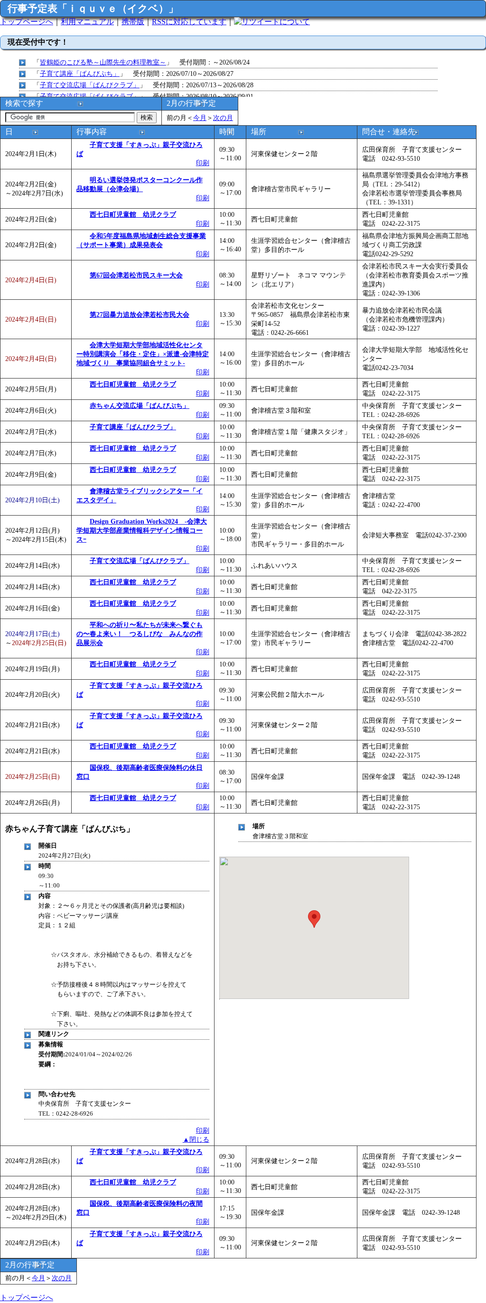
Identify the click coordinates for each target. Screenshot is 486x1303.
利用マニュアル (87, 22)
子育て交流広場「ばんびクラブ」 (90, 85)
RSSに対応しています (189, 22)
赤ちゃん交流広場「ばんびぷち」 (139, 405)
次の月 (223, 117)
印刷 (202, 162)
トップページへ (26, 22)
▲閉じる (196, 1139)
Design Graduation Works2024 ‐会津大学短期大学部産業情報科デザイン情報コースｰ (141, 530)
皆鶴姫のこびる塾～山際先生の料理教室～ (103, 62)
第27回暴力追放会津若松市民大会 (139, 314)
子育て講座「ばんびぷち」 (80, 73)
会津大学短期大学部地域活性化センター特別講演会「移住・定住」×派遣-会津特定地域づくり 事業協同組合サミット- (142, 354)
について (295, 22)
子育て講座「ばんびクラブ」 (133, 427)
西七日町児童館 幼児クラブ (133, 214)
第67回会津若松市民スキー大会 (136, 275)
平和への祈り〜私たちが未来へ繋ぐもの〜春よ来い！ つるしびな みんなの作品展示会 (139, 634)
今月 (199, 117)
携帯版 (133, 22)
